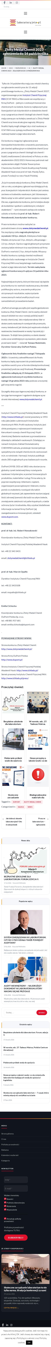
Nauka (21, 807)
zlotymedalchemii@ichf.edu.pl (21, 558)
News (30, 807)
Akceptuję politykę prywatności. (12, 1220)
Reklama (5, 1150)
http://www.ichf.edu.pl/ (27, 670)
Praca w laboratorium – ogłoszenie (38, 821)
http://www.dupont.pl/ (12, 659)
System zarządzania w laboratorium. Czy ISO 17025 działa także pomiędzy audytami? (25, 940)
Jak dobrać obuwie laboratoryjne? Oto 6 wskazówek (14, 821)
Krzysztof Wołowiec (19, 883)
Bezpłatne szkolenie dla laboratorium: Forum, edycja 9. (25, 1033)
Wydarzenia (11, 1206)
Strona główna (7, 1134)
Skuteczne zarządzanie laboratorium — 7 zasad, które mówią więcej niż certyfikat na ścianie (26, 1094)
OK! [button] (29, 1342)
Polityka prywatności (10, 1144)
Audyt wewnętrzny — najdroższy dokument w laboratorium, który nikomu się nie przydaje (23, 989)
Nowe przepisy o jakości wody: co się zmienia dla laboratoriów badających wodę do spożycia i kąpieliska (24, 1077)
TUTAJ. (16, 1230)
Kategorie (5, 1161)
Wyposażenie (11, 1210)
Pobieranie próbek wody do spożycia (19, 1063)
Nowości (9, 1199)
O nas (3, 1139)
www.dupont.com (9, 517)
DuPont (16, 802)
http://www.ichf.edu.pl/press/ (15, 678)
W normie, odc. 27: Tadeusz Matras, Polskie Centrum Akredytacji (25, 1048)
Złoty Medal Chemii (32, 802)
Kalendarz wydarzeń (9, 1155)
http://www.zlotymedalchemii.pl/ (16, 649)
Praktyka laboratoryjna (15, 1203)
